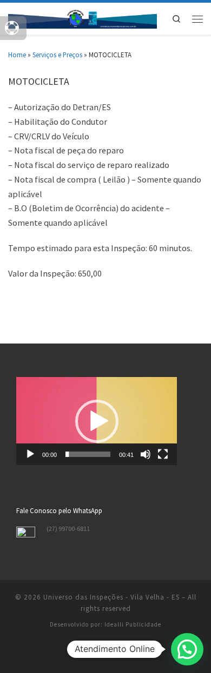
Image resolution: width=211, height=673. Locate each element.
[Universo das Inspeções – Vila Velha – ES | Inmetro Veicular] (82, 17)
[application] (96, 421)
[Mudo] (145, 454)
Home (17, 54)
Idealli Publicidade (132, 624)
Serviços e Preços (57, 54)
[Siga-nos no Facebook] (106, 652)
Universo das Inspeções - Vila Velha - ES (111, 597)
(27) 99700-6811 (68, 528)
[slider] (87, 454)
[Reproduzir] (30, 454)
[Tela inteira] (162, 454)
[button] (96, 421)
